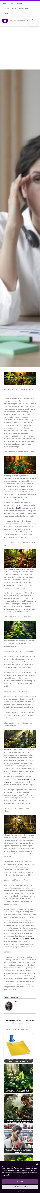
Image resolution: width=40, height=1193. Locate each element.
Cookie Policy (15, 1191)
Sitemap (6, 13)
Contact (20, 3)
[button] (37, 1163)
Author (6, 997)
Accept (20, 1181)
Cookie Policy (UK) (9, 8)
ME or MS (18, 508)
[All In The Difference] (15, 25)
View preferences (20, 1187)
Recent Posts (14, 997)
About (12, 3)
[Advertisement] (20, 47)
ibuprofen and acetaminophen (23, 939)
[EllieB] (9, 1010)
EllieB (15, 1002)
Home (5, 3)
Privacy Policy (23, 1191)
